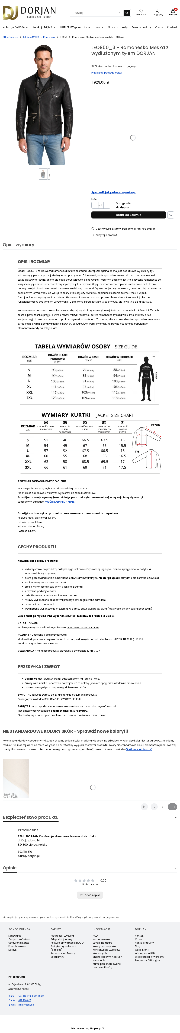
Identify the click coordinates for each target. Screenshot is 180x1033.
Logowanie (14, 935)
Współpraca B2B (145, 953)
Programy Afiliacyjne (147, 960)
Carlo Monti (142, 950)
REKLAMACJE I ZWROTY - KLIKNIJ (62, 699)
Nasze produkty (144, 943)
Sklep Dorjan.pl (10, 37)
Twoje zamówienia (19, 939)
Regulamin (57, 957)
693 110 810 (25, 852)
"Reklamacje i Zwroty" (139, 749)
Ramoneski (49, 37)
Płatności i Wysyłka (62, 935)
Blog (137, 946)
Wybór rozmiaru (102, 939)
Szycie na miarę (102, 943)
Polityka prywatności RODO (67, 943)
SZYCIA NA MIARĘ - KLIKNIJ (129, 639)
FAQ (95, 935)
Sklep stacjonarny (61, 939)
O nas (138, 939)
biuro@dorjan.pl (29, 856)
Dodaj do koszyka (128, 215)
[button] (127, 13)
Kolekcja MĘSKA (31, 37)
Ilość (94, 199)
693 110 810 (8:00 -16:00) (26, 996)
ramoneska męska (64, 271)
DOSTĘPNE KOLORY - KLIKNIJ (83, 627)
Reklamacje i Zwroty (63, 953)
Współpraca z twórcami (149, 957)
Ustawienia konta (18, 943)
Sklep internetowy (86, 1028)
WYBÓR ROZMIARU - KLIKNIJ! (60, 501)
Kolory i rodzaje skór (105, 946)
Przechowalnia (17, 946)
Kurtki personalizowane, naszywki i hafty (107, 965)
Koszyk (12, 950)
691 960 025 (19, 1000)
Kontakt (139, 935)
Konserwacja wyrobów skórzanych (106, 951)
